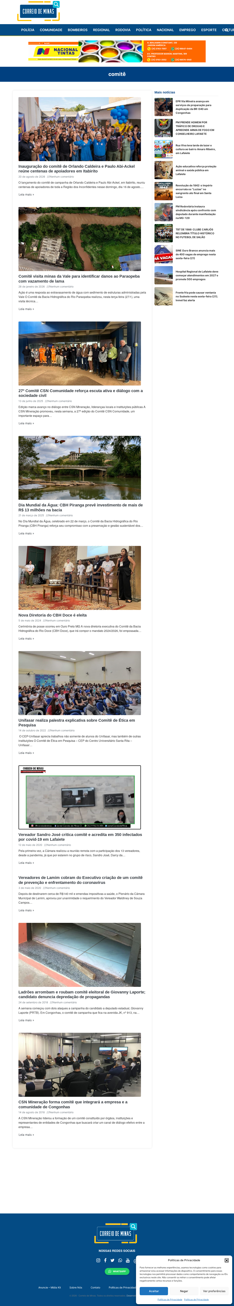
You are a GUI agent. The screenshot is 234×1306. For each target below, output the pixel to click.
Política (143, 30)
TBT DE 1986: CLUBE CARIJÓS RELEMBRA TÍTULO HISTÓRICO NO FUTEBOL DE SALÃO (195, 233)
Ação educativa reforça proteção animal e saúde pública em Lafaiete (196, 170)
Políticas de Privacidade (170, 1299)
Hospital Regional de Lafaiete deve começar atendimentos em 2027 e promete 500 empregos (197, 275)
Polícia (27, 30)
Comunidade (51, 30)
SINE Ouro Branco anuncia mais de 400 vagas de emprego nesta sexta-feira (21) (196, 254)
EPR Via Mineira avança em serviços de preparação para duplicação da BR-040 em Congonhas (193, 107)
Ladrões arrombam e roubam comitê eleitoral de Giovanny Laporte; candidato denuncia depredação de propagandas (81, 994)
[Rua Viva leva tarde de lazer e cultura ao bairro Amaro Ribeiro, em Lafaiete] (163, 149)
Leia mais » (26, 194)
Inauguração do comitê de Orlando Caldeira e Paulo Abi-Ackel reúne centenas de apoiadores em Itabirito (76, 168)
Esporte (209, 30)
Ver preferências (214, 1291)
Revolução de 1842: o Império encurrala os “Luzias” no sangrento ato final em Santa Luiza (194, 191)
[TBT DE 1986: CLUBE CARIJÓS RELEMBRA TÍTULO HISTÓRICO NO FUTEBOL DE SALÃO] (163, 233)
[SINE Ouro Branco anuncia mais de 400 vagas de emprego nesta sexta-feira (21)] (163, 254)
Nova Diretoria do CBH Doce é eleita (52, 615)
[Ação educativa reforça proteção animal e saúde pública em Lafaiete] (163, 170)
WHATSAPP (119, 1271)
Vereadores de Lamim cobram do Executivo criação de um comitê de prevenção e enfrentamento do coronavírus (80, 880)
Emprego (187, 30)
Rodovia (123, 30)
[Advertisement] (151, 10)
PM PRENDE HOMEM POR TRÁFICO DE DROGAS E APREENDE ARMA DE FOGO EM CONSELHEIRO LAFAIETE (195, 128)
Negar (184, 1291)
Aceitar (154, 1291)
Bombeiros (78, 30)
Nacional (165, 30)
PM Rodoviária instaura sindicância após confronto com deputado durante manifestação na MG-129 (196, 212)
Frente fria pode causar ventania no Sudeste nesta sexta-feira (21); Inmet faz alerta (197, 296)
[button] (227, 1260)
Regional (101, 30)
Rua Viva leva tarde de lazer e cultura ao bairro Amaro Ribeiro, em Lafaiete (196, 149)
